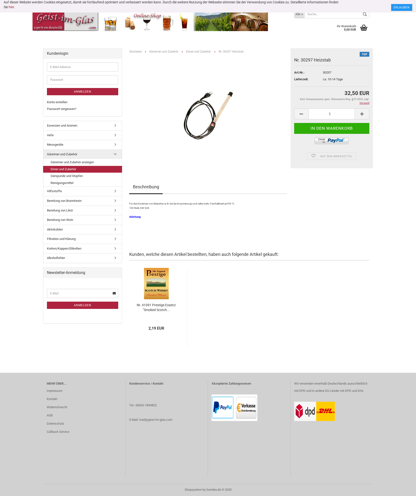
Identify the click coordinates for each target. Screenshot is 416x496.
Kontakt (52, 399)
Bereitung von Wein (60, 220)
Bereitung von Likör (60, 210)
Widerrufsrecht (57, 407)
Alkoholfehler (56, 258)
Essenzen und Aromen (62, 125)
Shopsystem (193, 489)
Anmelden (82, 91)
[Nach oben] (403, 489)
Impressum (54, 391)
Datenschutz (55, 423)
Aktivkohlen (55, 229)
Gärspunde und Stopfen (67, 176)
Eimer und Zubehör (63, 169)
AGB (50, 415)
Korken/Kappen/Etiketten (64, 248)
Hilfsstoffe (54, 191)
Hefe (50, 135)
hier (11, 7)
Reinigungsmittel (62, 183)
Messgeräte (55, 144)
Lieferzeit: (301, 79)
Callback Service (58, 432)
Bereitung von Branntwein (64, 201)
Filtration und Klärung (61, 239)
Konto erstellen (57, 102)
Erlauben (402, 7)
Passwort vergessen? (61, 109)
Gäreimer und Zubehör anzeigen (72, 162)
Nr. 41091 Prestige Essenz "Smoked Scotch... (156, 307)
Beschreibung (146, 186)
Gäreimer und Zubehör (62, 154)
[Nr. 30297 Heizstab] (208, 111)
